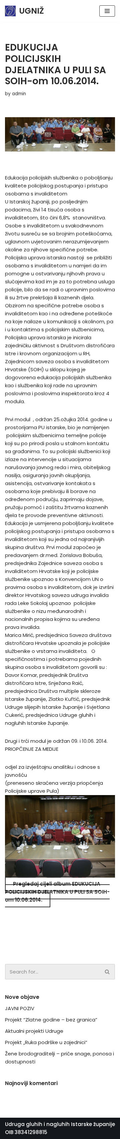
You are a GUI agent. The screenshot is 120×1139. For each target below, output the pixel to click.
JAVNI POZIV (19, 1008)
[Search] (107, 972)
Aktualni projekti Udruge (34, 1030)
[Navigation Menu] (107, 11)
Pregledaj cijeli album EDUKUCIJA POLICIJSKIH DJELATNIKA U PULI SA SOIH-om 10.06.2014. (57, 891)
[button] (107, 971)
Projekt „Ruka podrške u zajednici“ (46, 1042)
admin (19, 94)
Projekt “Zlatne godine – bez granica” (51, 1019)
